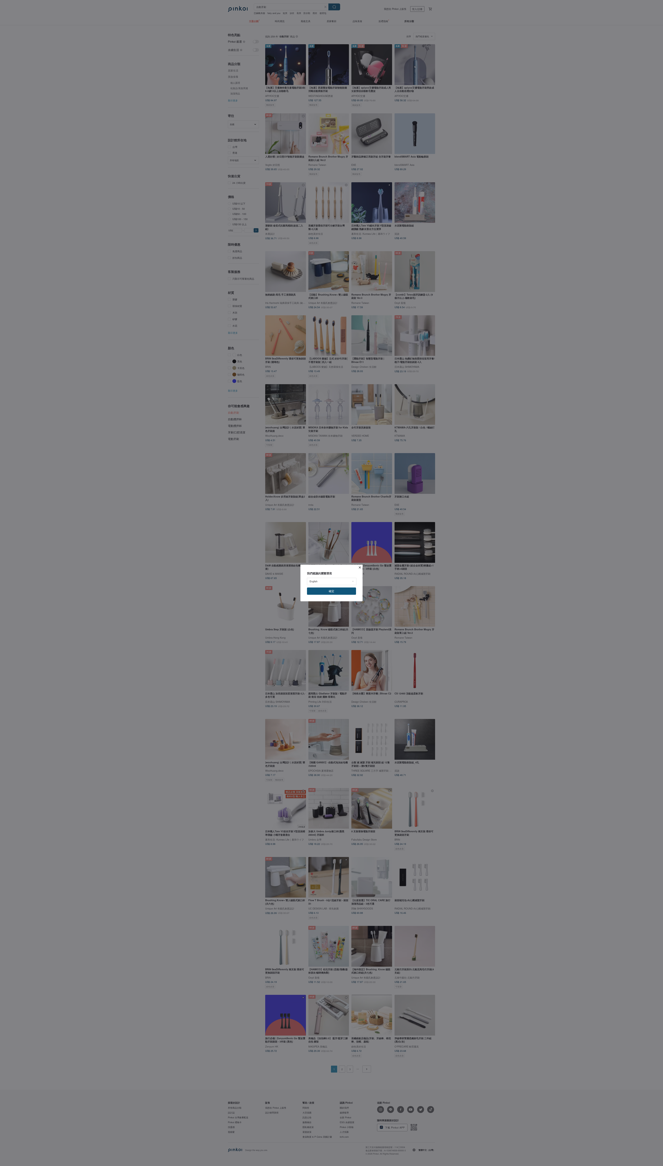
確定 (331, 591)
